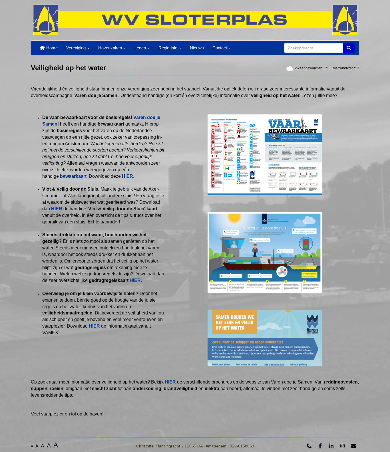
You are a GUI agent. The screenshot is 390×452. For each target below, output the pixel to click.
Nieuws (197, 47)
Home (51, 47)
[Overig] (309, 447)
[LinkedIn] (331, 447)
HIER (127, 176)
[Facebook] (320, 447)
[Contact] (353, 447)
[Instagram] (342, 447)
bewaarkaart (73, 176)
